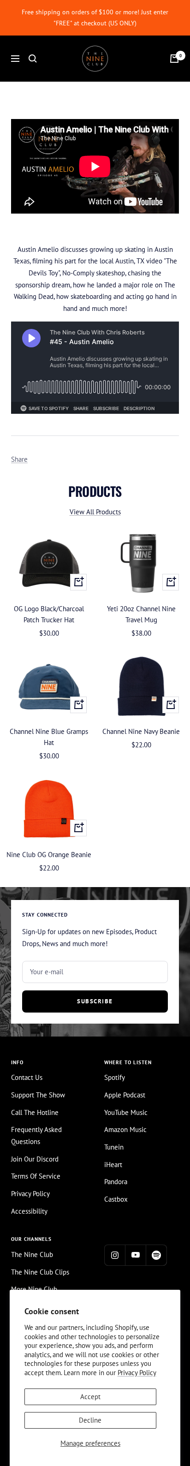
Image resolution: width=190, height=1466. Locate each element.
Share (19, 459)
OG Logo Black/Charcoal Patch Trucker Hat (49, 614)
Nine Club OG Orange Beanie (48, 854)
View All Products (95, 511)
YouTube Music (126, 1112)
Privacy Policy (137, 1372)
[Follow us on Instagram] (114, 1255)
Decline (90, 1420)
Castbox (116, 1199)
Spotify (114, 1077)
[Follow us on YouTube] (135, 1255)
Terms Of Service (35, 1176)
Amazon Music (125, 1129)
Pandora (115, 1181)
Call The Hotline (35, 1112)
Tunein (114, 1147)
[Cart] (174, 58)
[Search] (33, 58)
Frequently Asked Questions (36, 1135)
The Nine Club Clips (40, 1272)
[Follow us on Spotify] (156, 1255)
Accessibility (29, 1211)
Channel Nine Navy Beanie (141, 731)
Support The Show (38, 1095)
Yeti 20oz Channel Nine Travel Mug (141, 614)
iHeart (113, 1164)
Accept (90, 1396)
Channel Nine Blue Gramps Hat (49, 737)
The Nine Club (32, 1254)
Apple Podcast (124, 1095)
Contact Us (26, 1077)
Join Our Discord (35, 1159)
